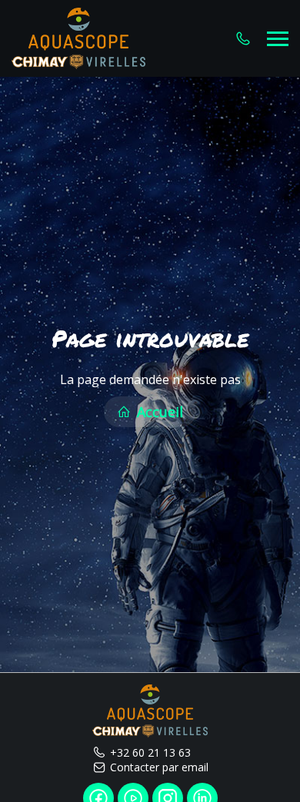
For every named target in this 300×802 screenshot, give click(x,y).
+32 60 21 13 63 (150, 752)
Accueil (158, 412)
